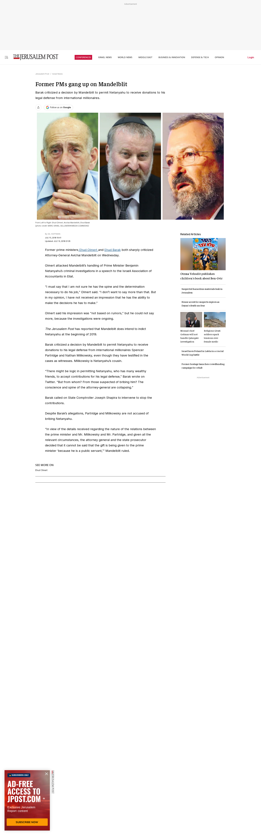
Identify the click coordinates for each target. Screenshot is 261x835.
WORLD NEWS (125, 57)
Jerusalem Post (42, 74)
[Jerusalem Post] (33, 57)
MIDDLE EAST (145, 57)
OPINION (219, 57)
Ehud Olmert (88, 250)
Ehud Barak (112, 250)
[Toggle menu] (6, 57)
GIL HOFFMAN (54, 234)
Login (251, 57)
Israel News (57, 74)
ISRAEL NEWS (105, 57)
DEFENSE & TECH (200, 57)
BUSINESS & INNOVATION (171, 57)
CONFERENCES (83, 57)
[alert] (27, 800)
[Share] (38, 107)
